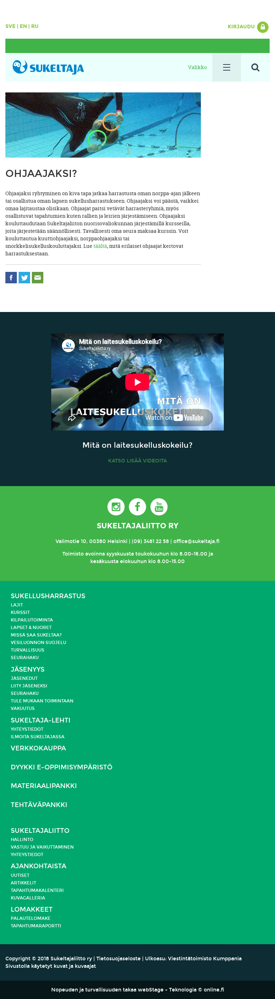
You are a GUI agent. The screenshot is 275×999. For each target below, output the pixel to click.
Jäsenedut (24, 678)
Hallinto (22, 839)
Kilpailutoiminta (32, 620)
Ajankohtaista (38, 866)
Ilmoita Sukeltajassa (37, 736)
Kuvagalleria (28, 897)
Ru (35, 26)
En (23, 26)
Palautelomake (30, 918)
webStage (151, 990)
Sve (10, 26)
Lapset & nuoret (31, 627)
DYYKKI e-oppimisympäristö (61, 767)
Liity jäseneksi (29, 685)
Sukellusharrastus (48, 596)
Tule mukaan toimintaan (42, 700)
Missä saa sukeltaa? (36, 635)
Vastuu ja (24, 847)
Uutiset (20, 875)
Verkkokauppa (38, 748)
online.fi (214, 990)
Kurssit (20, 612)
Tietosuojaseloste (118, 959)
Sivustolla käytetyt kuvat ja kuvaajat (50, 966)
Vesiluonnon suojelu (38, 642)
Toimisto (73, 554)
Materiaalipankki (44, 786)
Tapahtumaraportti (36, 925)
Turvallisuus (27, 650)
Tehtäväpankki (39, 805)
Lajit (17, 604)
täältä (100, 245)
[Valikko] (226, 67)
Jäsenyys (27, 669)
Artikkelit (23, 882)
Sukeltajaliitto (40, 831)
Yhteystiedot (27, 729)
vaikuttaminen (55, 847)
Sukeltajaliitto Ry (137, 525)
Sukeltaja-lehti (41, 720)
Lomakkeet (32, 909)
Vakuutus (23, 708)
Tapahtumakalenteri (37, 890)
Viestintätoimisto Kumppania (205, 959)
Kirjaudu (242, 27)
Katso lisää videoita (137, 461)
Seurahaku (25, 657)
